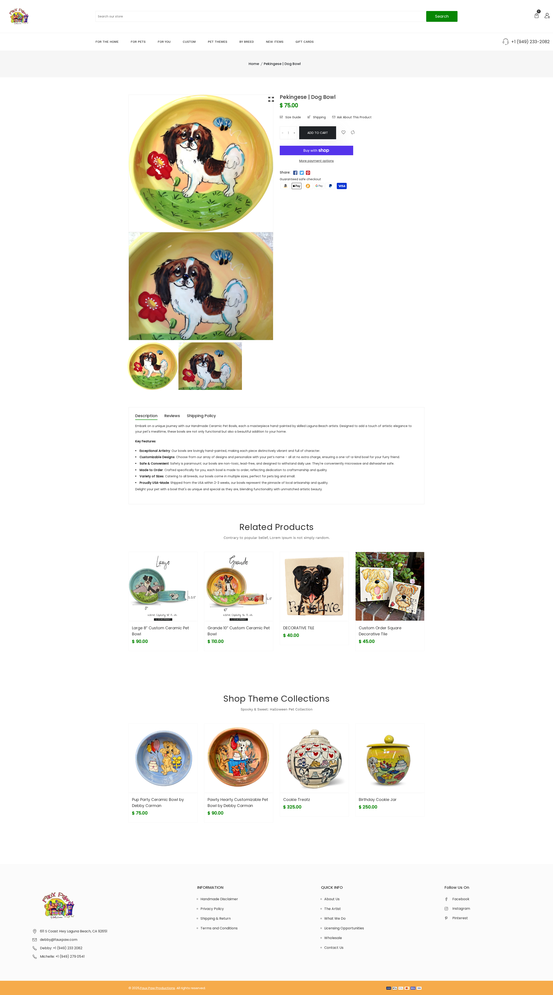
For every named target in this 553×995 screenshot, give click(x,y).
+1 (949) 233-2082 (530, 42)
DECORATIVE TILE (298, 628)
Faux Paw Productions (157, 988)
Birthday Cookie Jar (378, 799)
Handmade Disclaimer (219, 899)
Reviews (172, 416)
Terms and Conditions (219, 928)
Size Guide (292, 117)
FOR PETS (138, 41)
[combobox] (276, 16)
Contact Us (333, 947)
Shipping (319, 117)
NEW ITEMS (274, 41)
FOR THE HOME (107, 41)
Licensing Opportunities (344, 928)
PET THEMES (217, 41)
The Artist (332, 908)
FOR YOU (164, 41)
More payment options (316, 161)
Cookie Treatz (296, 799)
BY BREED (246, 41)
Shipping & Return (215, 918)
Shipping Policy (201, 416)
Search (442, 16)
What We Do (335, 918)
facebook (460, 899)
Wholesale (333, 937)
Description (146, 416)
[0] (536, 16)
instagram (461, 908)
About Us (332, 899)
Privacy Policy (212, 908)
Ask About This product (354, 117)
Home (254, 63)
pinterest (460, 918)
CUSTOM (189, 41)
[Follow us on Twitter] (301, 173)
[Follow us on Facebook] (295, 173)
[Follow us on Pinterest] (308, 173)
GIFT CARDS (305, 41)
